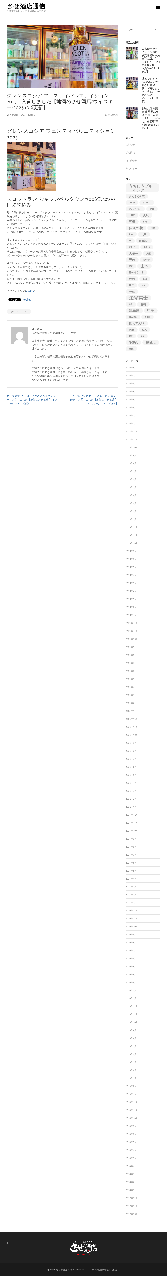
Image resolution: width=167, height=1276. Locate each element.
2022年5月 (131, 775)
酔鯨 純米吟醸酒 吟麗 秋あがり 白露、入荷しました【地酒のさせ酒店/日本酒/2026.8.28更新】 (151, 118)
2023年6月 (131, 671)
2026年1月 (131, 423)
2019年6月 (131, 1054)
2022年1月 (131, 807)
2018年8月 (131, 1134)
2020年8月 (131, 942)
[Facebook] (7, 1243)
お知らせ (130, 144)
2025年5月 (131, 487)
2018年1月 (131, 1190)
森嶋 (143, 304)
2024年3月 (131, 599)
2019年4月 (131, 1070)
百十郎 (147, 317)
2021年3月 (131, 886)
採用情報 (130, 152)
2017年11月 (132, 1206)
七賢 (152, 209)
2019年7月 (131, 1046)
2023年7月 (131, 663)
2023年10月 (132, 639)
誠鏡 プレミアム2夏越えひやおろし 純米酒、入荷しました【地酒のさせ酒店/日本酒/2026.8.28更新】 (151, 90)
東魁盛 (132, 291)
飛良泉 (151, 342)
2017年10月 (132, 1214)
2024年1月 (131, 615)
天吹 (132, 259)
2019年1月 (131, 1094)
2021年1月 (131, 902)
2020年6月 (131, 958)
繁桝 (131, 336)
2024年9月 (131, 551)
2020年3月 (131, 982)
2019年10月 (132, 1022)
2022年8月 (131, 751)
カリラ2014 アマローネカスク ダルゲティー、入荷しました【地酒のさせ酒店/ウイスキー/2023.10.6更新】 (32, 399)
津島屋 (134, 310)
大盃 (148, 253)
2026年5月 (131, 391)
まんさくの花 (137, 196)
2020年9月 (131, 934)
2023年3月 (131, 695)
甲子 (150, 311)
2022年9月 (131, 743)
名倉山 (147, 247)
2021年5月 (131, 870)
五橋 (132, 221)
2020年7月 (131, 950)
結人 (144, 329)
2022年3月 (131, 791)
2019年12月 (132, 1006)
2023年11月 (132, 631)
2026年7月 (131, 375)
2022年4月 (131, 783)
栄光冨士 (138, 297)
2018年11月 (132, 1110)
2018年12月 (132, 1102)
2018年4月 (131, 1166)
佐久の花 (136, 228)
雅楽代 (133, 342)
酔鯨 (142, 336)
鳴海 (131, 348)
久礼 (146, 215)
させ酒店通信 (26, 6)
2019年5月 (131, 1062)
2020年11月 (132, 918)
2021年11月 (132, 822)
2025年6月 (131, 479)
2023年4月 (131, 687)
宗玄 (131, 266)
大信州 (133, 253)
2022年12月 (132, 719)
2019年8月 (131, 1038)
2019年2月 (131, 1086)
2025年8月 (131, 463)
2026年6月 (131, 383)
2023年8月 (131, 655)
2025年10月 (132, 447)
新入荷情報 (113, 115)
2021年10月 (132, 830)
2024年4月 (131, 591)
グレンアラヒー (135, 209)
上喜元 (132, 215)
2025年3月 (131, 503)
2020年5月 (131, 966)
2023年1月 (131, 711)
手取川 (132, 279)
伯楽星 (146, 222)
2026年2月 (131, 415)
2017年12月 (132, 1198)
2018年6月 (131, 1150)
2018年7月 (131, 1142)
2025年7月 (131, 471)
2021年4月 (131, 878)
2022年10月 (132, 735)
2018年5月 (131, 1158)
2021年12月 (132, 815)
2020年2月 (131, 990)
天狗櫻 (146, 260)
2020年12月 (132, 910)
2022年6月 (131, 767)
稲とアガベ (136, 323)
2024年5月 (131, 583)
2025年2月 (131, 511)
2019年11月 (132, 1014)
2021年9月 (131, 838)
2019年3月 (131, 1078)
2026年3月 (131, 407)
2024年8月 (131, 559)
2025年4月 (131, 495)
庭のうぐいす (136, 272)
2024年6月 (131, 575)
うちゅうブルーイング (140, 188)
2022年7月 (131, 759)
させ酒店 (14, 115)
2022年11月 (132, 727)
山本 (144, 266)
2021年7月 (131, 854)
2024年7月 (131, 567)
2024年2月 (131, 607)
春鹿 (131, 285)
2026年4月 (131, 399)
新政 (145, 279)
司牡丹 (132, 247)
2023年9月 (131, 647)
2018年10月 (132, 1118)
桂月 (131, 304)
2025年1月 (131, 519)
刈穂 (153, 228)
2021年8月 (131, 846)
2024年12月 (132, 527)
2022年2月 (131, 799)
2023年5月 (131, 679)
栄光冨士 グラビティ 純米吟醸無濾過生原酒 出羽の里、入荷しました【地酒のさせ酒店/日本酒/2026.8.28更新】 (151, 60)
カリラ (132, 202)
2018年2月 (131, 1182)
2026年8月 (131, 367)
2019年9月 (131, 1030)
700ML (30, 290)
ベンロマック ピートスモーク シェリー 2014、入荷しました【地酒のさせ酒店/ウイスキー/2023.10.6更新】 (94, 399)
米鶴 (131, 329)
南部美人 (143, 240)
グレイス (147, 202)
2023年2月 (131, 703)
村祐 (143, 285)
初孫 (131, 234)
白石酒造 (133, 317)
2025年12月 (132, 431)
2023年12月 (132, 623)
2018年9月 (131, 1126)
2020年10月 (132, 926)
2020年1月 (131, 998)
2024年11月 (132, 535)
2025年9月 (131, 455)
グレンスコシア (19, 311)
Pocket (27, 299)
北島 (143, 234)
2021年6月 (131, 862)
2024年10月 (132, 543)
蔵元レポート (132, 168)
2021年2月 (131, 894)
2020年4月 (131, 974)
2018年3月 (131, 1174)
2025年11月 (132, 439)
